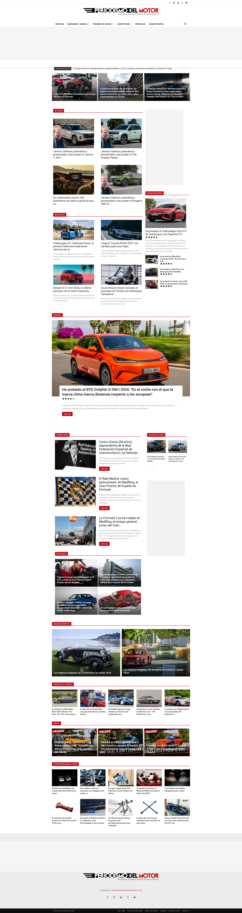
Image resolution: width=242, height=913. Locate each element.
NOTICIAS (59, 111)
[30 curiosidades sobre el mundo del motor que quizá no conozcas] (119, 601)
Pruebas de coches (102, 24)
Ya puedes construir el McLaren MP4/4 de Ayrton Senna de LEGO (148, 790)
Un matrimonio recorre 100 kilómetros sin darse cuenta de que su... (73, 200)
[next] (186, 68)
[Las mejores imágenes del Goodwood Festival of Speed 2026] (156, 652)
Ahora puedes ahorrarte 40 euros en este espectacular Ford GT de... (177, 820)
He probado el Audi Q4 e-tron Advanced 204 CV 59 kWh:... (156, 459)
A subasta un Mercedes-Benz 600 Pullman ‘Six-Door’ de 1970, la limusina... (64, 711)
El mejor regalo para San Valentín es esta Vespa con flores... (120, 790)
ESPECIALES (61, 554)
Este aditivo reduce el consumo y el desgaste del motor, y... (92, 790)
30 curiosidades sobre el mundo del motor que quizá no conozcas (118, 609)
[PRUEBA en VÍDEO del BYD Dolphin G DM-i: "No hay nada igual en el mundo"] (167, 742)
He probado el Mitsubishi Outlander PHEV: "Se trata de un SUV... (173, 258)
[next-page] (57, 425)
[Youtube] (186, 3)
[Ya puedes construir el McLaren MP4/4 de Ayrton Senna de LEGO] (149, 777)
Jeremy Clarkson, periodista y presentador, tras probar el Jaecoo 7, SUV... (73, 154)
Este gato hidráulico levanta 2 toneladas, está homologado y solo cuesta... (92, 820)
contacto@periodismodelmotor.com (127, 890)
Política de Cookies (151, 911)
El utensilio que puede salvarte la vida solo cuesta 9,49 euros (64, 820)
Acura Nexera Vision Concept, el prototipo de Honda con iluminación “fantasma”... (121, 291)
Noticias (59, 24)
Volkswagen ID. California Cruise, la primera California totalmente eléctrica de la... (73, 246)
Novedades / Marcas (77, 24)
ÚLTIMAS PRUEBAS (154, 193)
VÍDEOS (56, 723)
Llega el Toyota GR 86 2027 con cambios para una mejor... (119, 245)
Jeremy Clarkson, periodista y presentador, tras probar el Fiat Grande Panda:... (119, 154)
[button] (185, 24)
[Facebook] (170, 3)
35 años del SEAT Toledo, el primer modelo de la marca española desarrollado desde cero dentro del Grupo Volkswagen (74, 606)
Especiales (140, 24)
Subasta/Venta (156, 24)
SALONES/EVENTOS (61, 624)
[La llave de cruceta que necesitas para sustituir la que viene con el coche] (149, 807)
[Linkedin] (178, 3)
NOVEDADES (60, 215)
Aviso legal (121, 911)
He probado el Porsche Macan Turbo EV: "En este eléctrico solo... (177, 459)
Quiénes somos (174, 911)
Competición (123, 24)
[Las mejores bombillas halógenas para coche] (177, 777)
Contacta (185, 911)
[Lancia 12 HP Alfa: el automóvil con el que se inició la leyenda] (75, 87)
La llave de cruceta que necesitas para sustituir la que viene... (148, 820)
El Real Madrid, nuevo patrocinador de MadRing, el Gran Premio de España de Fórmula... (118, 484)
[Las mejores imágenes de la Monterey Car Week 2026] (86, 652)
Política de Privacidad (135, 911)
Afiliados (163, 911)
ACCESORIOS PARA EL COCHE (65, 764)
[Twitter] (182, 3)
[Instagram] (174, 3)
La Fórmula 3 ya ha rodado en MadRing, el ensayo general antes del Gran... (119, 521)
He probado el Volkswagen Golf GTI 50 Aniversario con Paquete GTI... (166, 233)
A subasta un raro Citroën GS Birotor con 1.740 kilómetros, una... (148, 711)
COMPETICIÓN (62, 435)
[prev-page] (53, 425)
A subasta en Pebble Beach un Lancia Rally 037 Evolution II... (177, 711)
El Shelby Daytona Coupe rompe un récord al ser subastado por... (119, 711)
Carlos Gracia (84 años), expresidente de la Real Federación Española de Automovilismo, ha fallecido (119, 447)
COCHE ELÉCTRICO (156, 435)
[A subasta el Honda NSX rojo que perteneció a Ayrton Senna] (93, 698)
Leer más (67, 414)
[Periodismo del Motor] (121, 13)
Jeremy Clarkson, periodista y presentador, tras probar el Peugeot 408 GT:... (121, 200)
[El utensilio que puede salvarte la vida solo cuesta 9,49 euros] (64, 807)
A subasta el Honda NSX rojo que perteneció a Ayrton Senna (92, 711)
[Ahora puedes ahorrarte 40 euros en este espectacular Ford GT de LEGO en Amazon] (177, 807)
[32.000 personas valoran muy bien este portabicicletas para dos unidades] (121, 807)
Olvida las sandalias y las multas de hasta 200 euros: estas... (64, 790)
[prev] (182, 68)
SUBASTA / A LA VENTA (62, 684)
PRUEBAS (57, 315)
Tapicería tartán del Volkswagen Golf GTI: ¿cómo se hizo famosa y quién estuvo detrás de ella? (75, 580)
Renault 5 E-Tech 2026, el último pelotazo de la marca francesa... (72, 289)
